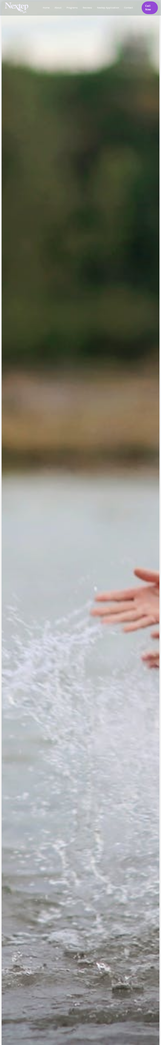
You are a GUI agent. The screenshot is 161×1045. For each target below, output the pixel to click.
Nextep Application (108, 7)
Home (46, 7)
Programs (72, 7)
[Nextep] (17, 7)
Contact (128, 7)
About (58, 7)
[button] (150, 7)
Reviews (87, 7)
